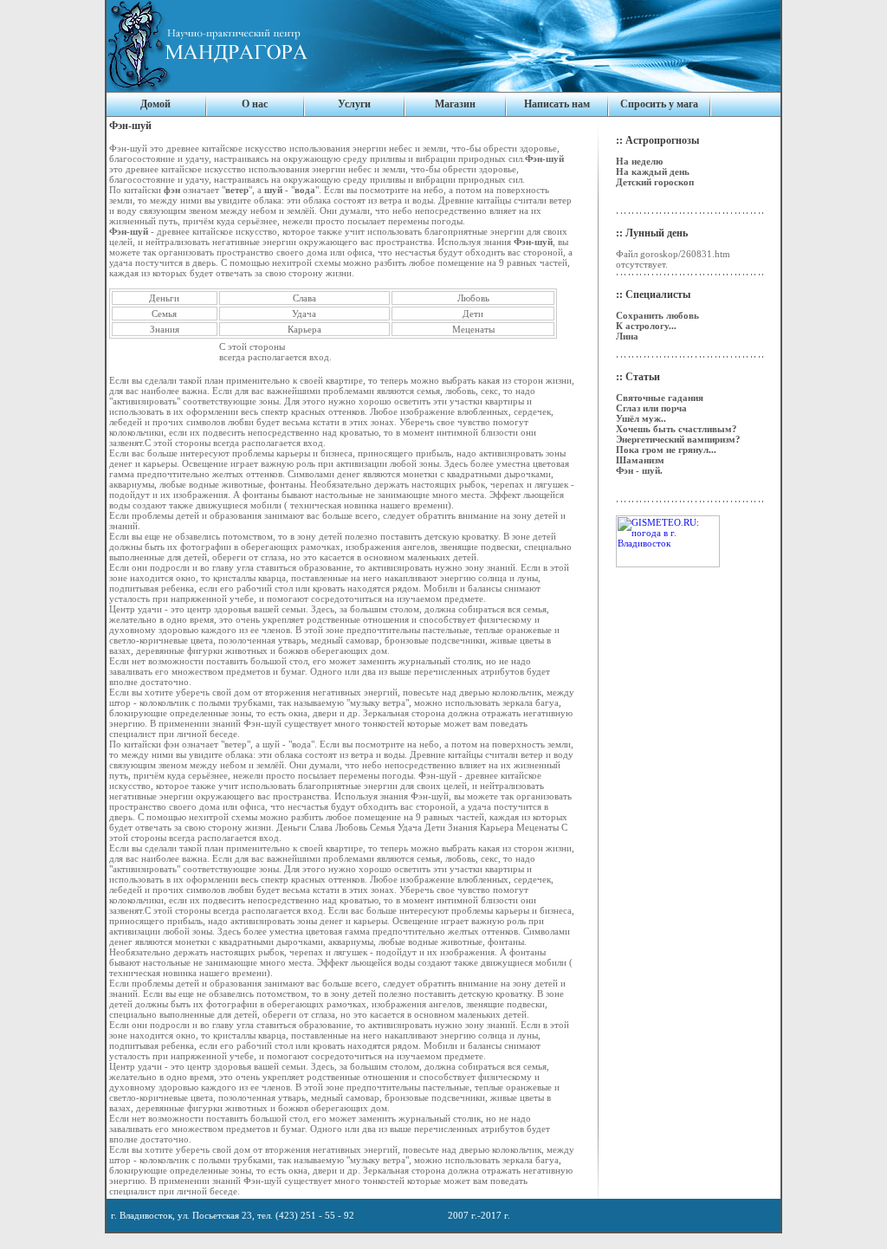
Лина (627, 336)
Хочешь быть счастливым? (676, 429)
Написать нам (557, 104)
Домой (155, 104)
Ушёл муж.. (641, 418)
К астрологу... (646, 325)
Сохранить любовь (657, 315)
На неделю (639, 161)
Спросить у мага (659, 104)
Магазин (455, 104)
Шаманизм (640, 460)
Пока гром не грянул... (666, 449)
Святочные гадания (659, 397)
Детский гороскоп (655, 182)
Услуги (354, 104)
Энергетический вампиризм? (678, 439)
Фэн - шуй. (639, 470)
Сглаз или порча (651, 408)
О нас (255, 104)
